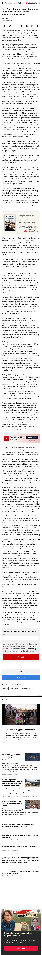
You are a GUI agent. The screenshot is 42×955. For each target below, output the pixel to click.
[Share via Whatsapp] (15, 26)
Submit (21, 657)
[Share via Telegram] (21, 26)
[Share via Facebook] (4, 26)
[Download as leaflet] (32, 26)
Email (5, 635)
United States (26, 688)
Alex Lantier (5, 18)
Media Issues (14, 688)
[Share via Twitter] (10, 26)
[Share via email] (26, 26)
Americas (5, 688)
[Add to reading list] (37, 26)
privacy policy (31, 649)
